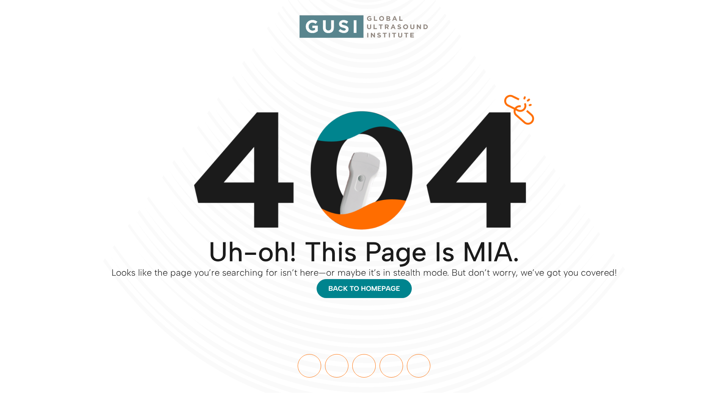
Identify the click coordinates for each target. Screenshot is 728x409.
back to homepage (364, 288)
